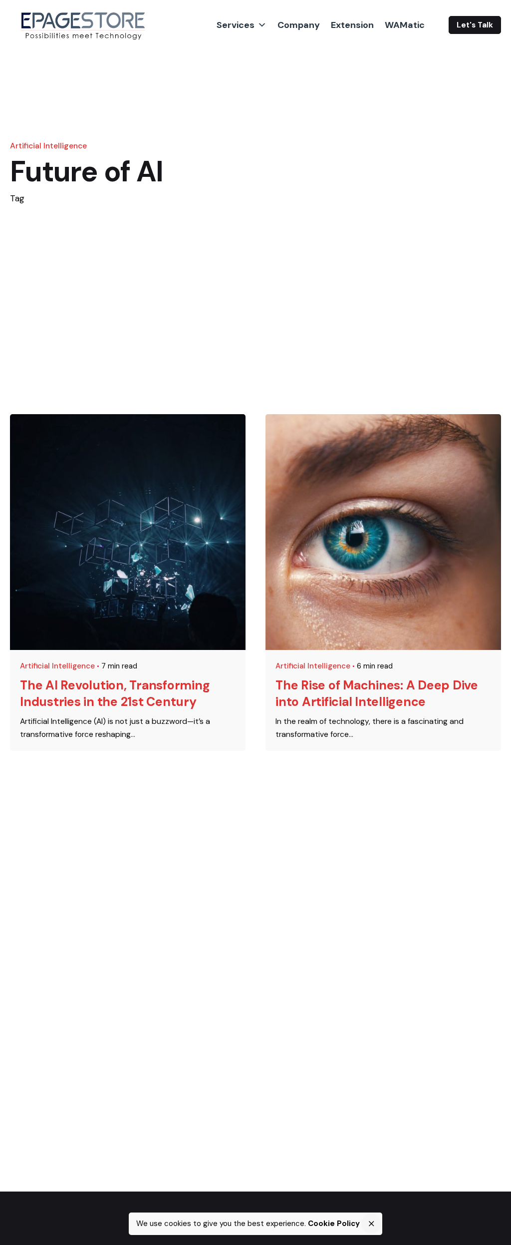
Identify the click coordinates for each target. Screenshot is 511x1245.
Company (298, 25)
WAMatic (405, 25)
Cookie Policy (334, 1224)
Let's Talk (475, 25)
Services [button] (236, 25)
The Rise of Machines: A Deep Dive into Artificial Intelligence (376, 693)
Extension (352, 25)
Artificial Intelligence (48, 145)
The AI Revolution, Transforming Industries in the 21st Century (115, 693)
